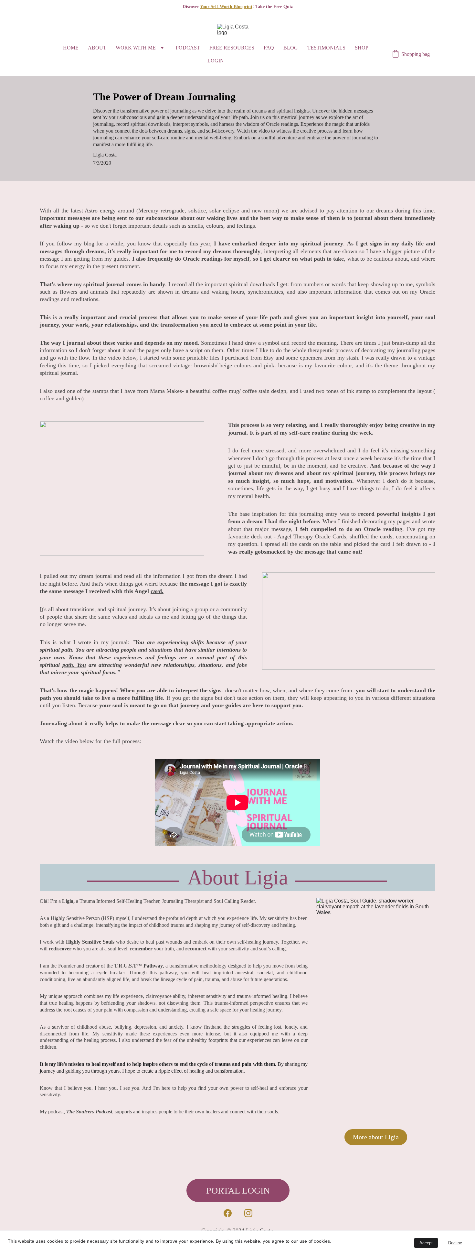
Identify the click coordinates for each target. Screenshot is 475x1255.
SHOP (361, 47)
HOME (71, 47)
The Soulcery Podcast (89, 1111)
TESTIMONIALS (326, 47)
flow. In (88, 357)
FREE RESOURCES (231, 47)
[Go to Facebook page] (228, 1213)
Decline (455, 1242)
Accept (426, 1242)
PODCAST (188, 47)
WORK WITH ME (136, 47)
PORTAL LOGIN (238, 1190)
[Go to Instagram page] (248, 1213)
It (41, 609)
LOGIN (215, 60)
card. (157, 591)
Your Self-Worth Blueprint (226, 6)
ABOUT (97, 47)
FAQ (269, 47)
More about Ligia (376, 1137)
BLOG (290, 47)
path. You (74, 665)
